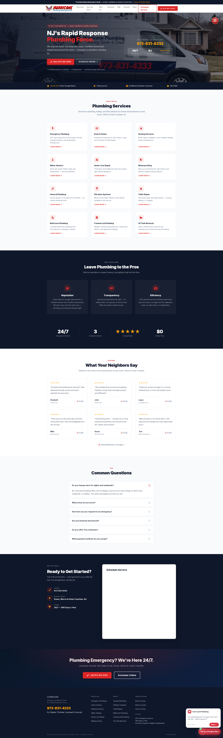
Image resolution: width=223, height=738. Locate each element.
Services (80, 7)
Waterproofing (96, 721)
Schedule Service (145, 8)
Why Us (101, 8)
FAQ (118, 7)
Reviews (111, 7)
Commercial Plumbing (121, 717)
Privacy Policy (171, 734)
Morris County (140, 705)
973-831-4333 (150, 43)
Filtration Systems (119, 705)
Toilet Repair (117, 709)
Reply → (214, 724)
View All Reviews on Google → (112, 445)
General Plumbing (119, 701)
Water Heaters (96, 713)
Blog (135, 7)
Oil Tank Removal (119, 721)
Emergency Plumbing (99, 701)
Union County (140, 709)
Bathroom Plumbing (120, 713)
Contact (126, 7)
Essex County (140, 701)
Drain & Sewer (96, 705)
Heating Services (97, 709)
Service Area (90, 8)
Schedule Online (87, 62)
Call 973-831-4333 (142, 2)
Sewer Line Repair (98, 717)
